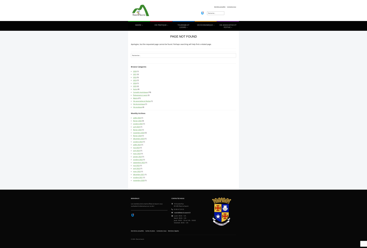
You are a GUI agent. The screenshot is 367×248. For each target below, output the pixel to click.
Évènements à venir (140, 95)
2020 (135, 71)
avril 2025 (136, 127)
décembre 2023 (138, 139)
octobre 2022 (138, 160)
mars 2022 (137, 171)
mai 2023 (136, 148)
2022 (135, 77)
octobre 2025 (138, 124)
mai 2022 (136, 166)
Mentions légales (173, 231)
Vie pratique (137, 107)
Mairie (135, 98)
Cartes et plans (150, 231)
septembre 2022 (139, 163)
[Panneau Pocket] (202, 13)
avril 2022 (136, 168)
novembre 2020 (138, 180)
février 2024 (137, 136)
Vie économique (139, 104)
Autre (135, 89)
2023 (135, 80)
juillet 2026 (137, 118)
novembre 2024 (138, 133)
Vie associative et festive (142, 101)
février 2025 (137, 130)
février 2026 (137, 121)
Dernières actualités (219, 7)
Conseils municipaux (140, 92)
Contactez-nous (231, 7)
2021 (135, 74)
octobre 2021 (138, 177)
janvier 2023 (137, 157)
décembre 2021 (138, 174)
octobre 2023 (138, 142)
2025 (135, 86)
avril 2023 (136, 151)
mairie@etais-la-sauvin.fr (182, 213)
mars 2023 (137, 154)
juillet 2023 (137, 145)
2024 (135, 83)
